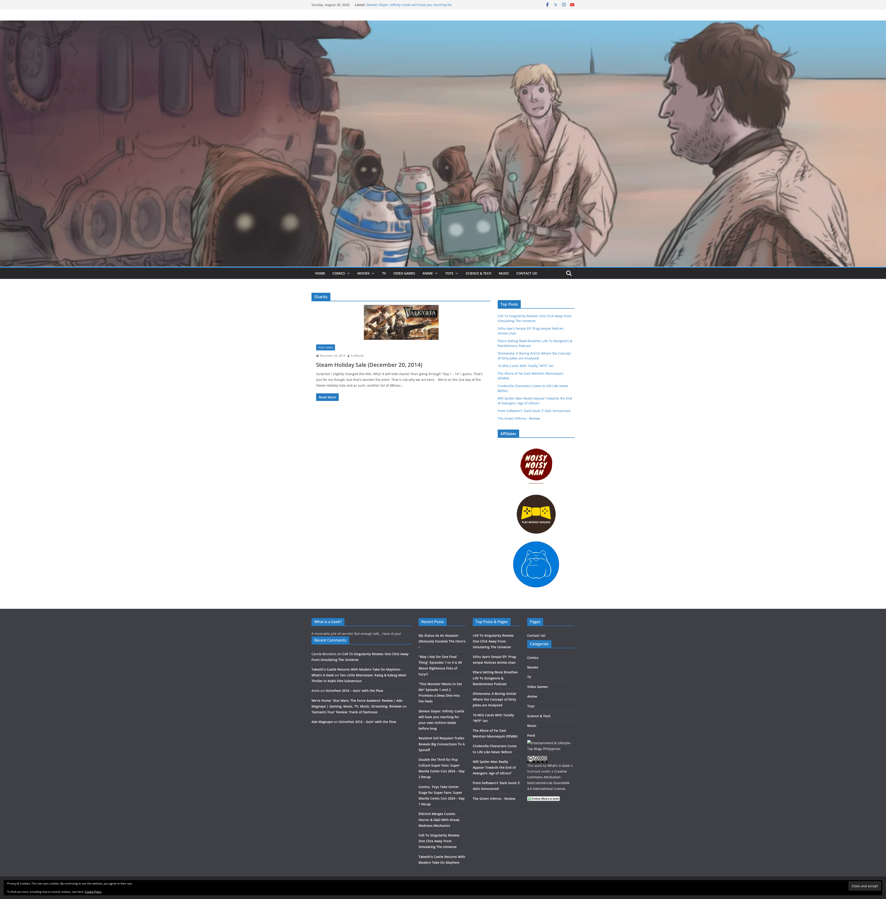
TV (384, 273)
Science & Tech (478, 273)
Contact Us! (526, 273)
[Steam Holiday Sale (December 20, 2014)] (401, 322)
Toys (449, 273)
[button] (347, 273)
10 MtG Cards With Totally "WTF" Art (526, 366)
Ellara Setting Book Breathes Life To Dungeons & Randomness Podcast (495, 678)
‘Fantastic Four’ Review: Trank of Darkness (344, 712)
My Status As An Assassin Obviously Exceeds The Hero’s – (442, 641)
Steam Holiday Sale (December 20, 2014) (369, 364)
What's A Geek (558, 765)
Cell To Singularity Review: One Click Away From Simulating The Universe (439, 841)
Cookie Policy (93, 892)
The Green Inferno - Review (519, 418)
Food (531, 735)
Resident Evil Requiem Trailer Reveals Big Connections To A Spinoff (442, 744)
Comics (338, 273)
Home (320, 273)
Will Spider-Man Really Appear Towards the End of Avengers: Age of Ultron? (494, 767)
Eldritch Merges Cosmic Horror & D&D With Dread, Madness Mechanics (439, 819)
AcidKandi (357, 356)
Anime (427, 273)
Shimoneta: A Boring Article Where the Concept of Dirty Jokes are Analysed (494, 699)
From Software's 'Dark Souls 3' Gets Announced (534, 411)
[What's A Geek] (443, 23)
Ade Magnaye (322, 722)
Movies (363, 273)
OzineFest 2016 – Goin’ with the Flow (354, 690)
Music (504, 273)
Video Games (404, 273)
